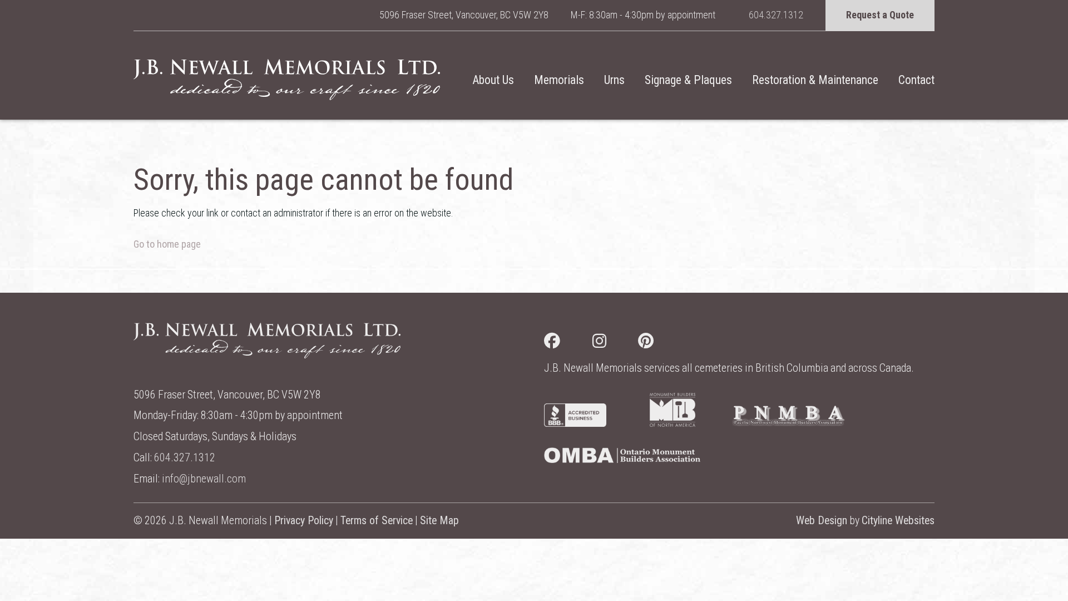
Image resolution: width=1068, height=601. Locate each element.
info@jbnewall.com (204, 478)
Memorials (559, 80)
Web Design (821, 520)
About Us (493, 80)
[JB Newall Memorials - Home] (287, 80)
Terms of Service (376, 520)
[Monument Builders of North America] (672, 423)
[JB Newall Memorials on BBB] (575, 423)
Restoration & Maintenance (815, 80)
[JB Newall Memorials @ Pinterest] (662, 343)
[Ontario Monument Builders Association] (622, 459)
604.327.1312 (776, 15)
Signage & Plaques (688, 80)
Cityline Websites (898, 520)
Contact (916, 80)
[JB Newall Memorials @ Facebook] (568, 343)
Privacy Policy (303, 520)
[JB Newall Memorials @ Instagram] (615, 343)
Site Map (439, 520)
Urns (614, 80)
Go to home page (167, 244)
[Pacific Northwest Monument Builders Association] (788, 423)
